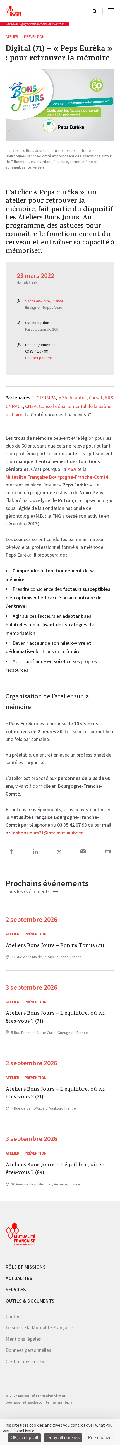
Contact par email (39, 357)
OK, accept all (24, 1437)
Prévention (34, 36)
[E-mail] (83, 852)
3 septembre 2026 (31, 987)
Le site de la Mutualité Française (39, 1327)
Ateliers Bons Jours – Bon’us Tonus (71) (55, 946)
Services (16, 1289)
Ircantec (78, 397)
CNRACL (14, 406)
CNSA (31, 406)
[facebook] (11, 852)
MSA (62, 397)
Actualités (19, 1278)
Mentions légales (23, 1339)
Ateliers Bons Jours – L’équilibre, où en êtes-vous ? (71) (55, 1018)
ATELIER (12, 36)
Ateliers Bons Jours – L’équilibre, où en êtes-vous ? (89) (55, 1169)
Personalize (100, 1437)
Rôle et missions (26, 1267)
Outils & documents (30, 1301)
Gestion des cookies (27, 1361)
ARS (109, 397)
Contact (14, 1316)
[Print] (108, 852)
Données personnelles (28, 1350)
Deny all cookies (63, 1437)
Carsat (95, 397)
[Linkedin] (35, 852)
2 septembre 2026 (31, 919)
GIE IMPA (46, 397)
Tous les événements (28, 891)
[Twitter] (59, 852)
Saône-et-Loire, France (44, 300)
